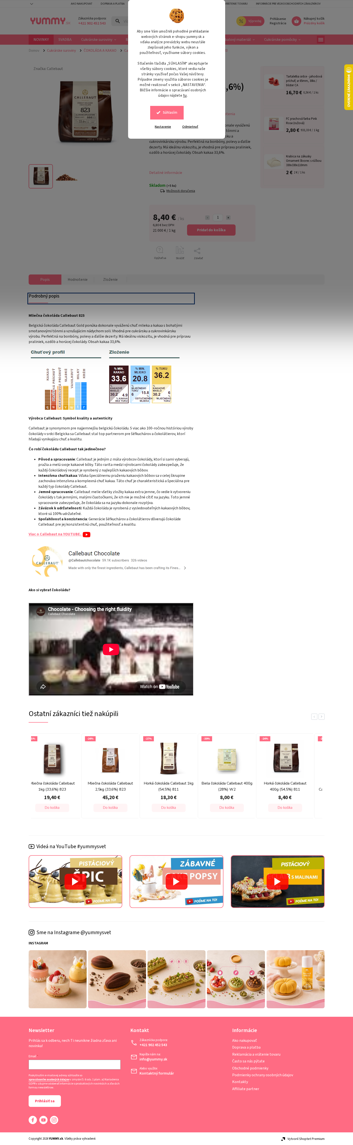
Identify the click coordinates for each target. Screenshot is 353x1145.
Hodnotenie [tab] (78, 279)
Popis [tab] (45, 279)
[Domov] (36, 50)
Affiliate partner (245, 1089)
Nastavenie (163, 126)
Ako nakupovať (244, 1040)
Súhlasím (170, 112)
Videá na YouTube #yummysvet (71, 846)
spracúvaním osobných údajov (49, 1080)
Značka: (48, 68)
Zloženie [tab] (110, 279)
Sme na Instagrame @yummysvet (73, 932)
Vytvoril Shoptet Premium (306, 1138)
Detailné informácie (165, 172)
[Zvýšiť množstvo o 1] (228, 217)
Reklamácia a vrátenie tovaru (227, 4)
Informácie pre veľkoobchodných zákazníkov (288, 4)
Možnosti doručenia (180, 190)
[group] (60, 777)
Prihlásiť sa (45, 1101)
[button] (61, 808)
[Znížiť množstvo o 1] (207, 217)
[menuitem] (41, 39)
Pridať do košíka (211, 230)
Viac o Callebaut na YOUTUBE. (55, 534)
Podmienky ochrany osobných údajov (262, 1075)
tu (185, 95)
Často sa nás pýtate (248, 1061)
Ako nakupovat (81, 4)
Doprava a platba (113, 4)
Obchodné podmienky (250, 1068)
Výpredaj (254, 21)
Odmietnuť (190, 126)
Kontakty (240, 1082)
